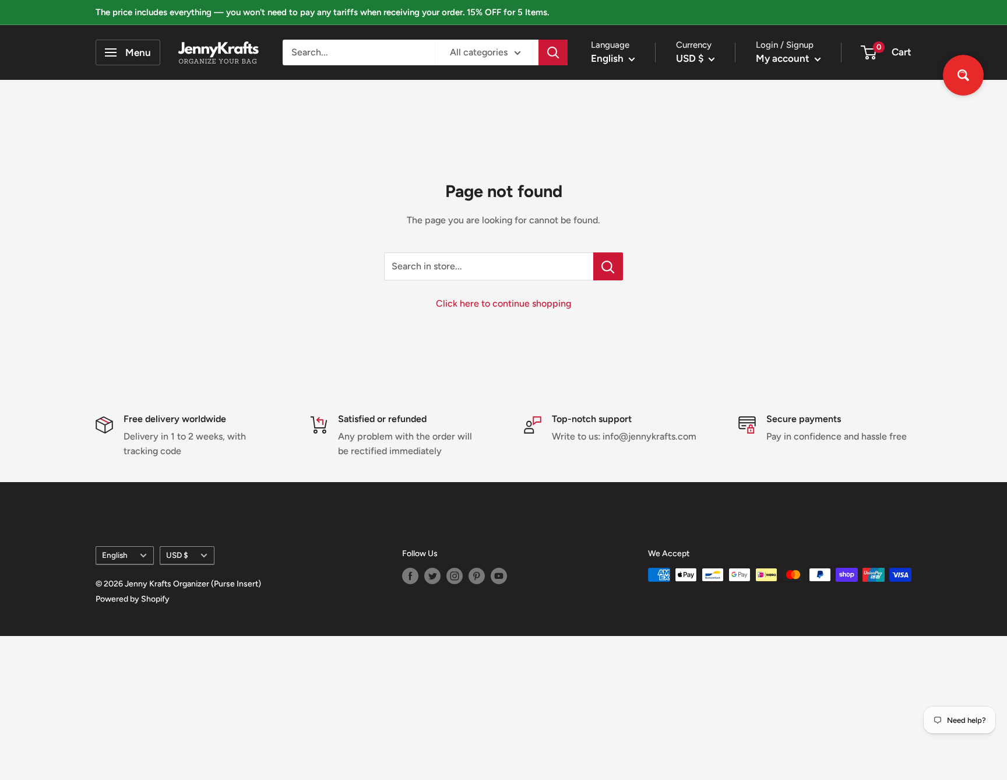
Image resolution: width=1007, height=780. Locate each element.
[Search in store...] (608, 266)
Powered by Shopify (133, 599)
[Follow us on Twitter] (432, 576)
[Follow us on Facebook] (410, 576)
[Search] (553, 52)
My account (784, 58)
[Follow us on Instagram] (454, 576)
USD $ (177, 555)
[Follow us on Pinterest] (477, 576)
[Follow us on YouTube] (499, 576)
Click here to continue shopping (503, 303)
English (115, 555)
